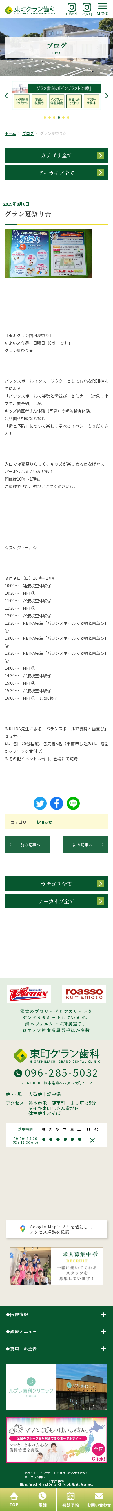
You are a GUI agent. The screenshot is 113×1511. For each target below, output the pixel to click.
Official (71, 13)
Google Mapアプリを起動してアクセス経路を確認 (61, 1229)
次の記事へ (82, 845)
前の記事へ (30, 845)
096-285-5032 (62, 1072)
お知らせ (44, 822)
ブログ (28, 133)
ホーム (10, 133)
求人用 (87, 13)
